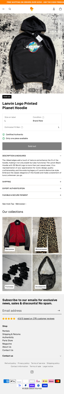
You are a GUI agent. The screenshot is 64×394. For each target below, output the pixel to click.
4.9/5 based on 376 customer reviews (36, 318)
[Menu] (3, 9)
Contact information (19, 366)
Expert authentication (13, 188)
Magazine (7, 343)
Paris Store (7, 340)
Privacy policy (23, 363)
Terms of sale (35, 366)
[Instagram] (32, 372)
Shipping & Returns (11, 334)
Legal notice (48, 366)
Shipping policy (53, 363)
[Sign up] (59, 310)
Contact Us (7, 350)
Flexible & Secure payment (15, 195)
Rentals (6, 331)
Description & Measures (14, 156)
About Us (6, 347)
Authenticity (8, 337)
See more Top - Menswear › (14, 204)
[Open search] (10, 9)
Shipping (6, 182)
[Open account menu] (54, 9)
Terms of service (38, 363)
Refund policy (10, 363)
